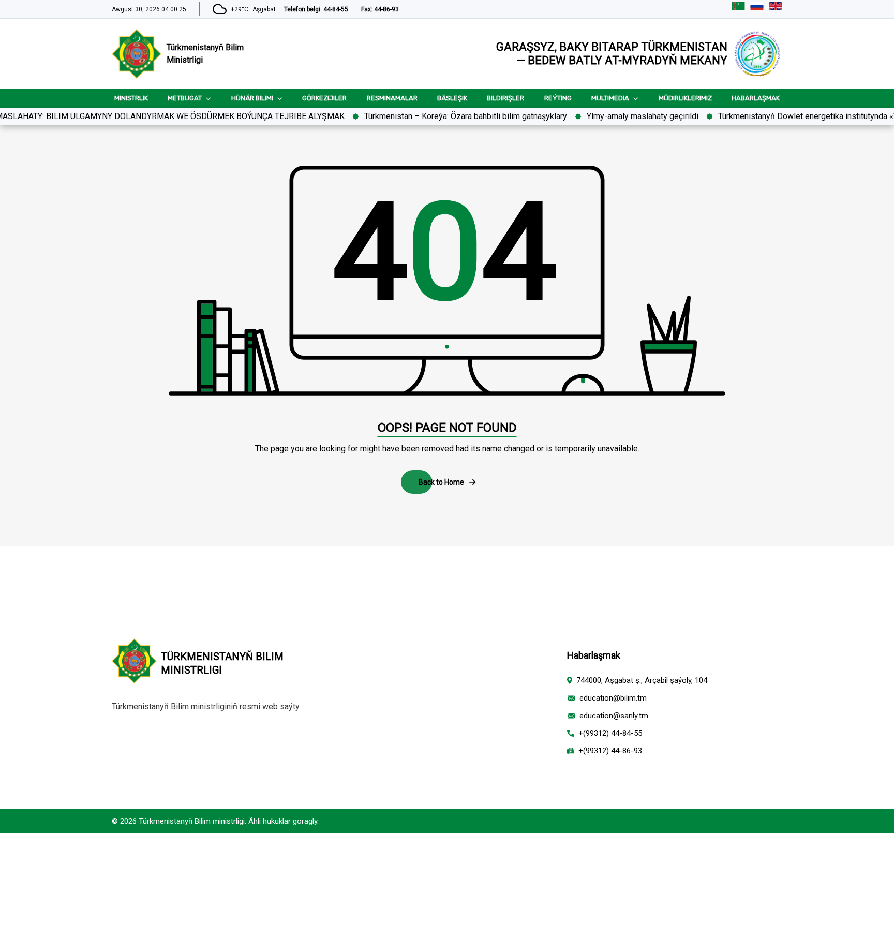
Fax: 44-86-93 (380, 9)
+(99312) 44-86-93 (610, 750)
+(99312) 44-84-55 (610, 733)
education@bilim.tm (613, 698)
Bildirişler (505, 98)
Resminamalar (392, 98)
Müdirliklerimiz (685, 98)
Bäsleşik (452, 98)
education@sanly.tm (613, 715)
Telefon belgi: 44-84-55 (316, 9)
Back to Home (441, 482)
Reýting (558, 98)
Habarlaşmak (756, 98)
